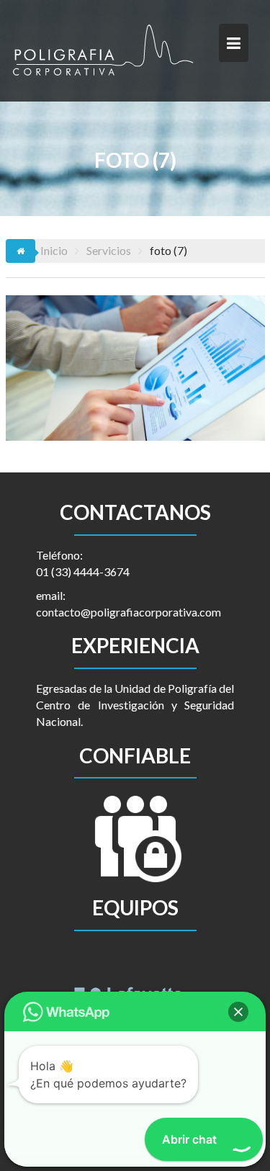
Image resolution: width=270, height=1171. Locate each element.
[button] (238, 1012)
